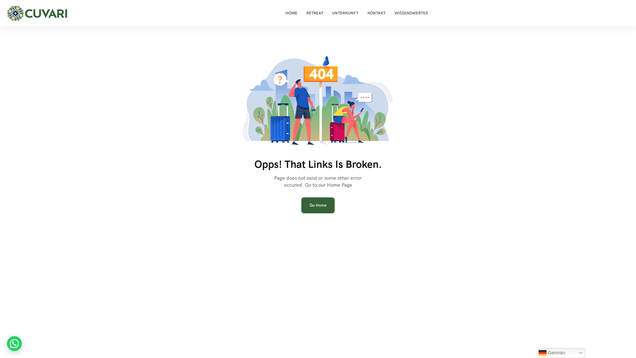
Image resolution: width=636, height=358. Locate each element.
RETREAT (314, 13)
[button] (14, 343)
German (556, 352)
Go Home (318, 205)
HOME (291, 13)
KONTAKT (376, 13)
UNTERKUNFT (345, 13)
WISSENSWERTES (411, 13)
